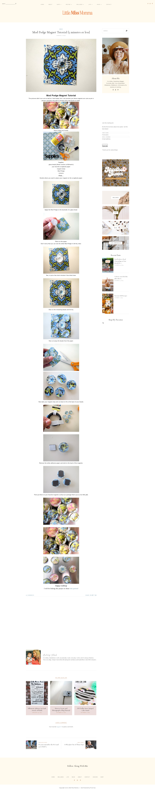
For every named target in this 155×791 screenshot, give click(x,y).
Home (42, 4)
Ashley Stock (50, 655)
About (50, 4)
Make (98, 4)
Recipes (68, 4)
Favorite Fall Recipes (120, 296)
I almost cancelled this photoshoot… (121, 277)
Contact (109, 4)
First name (105, 134)
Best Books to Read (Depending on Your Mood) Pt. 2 (120, 261)
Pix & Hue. (93, 787)
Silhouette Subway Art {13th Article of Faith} (37, 709)
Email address (106, 139)
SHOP (58, 4)
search (3, 3)
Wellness (79, 4)
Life (90, 4)
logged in (59, 726)
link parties (74, 588)
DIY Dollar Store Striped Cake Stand (85, 709)
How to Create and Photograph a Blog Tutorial (61, 709)
